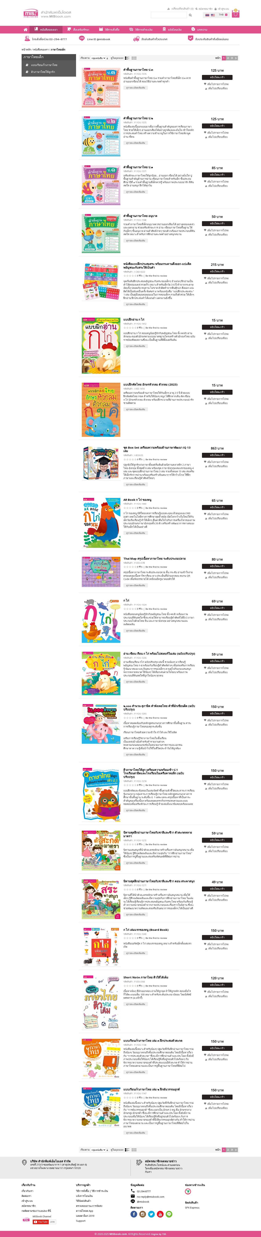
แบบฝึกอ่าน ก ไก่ (133, 319)
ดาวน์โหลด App (84, 1211)
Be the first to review (156, 275)
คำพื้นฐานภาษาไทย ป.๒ (138, 118)
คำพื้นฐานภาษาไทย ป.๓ (138, 69)
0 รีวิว (139, 275)
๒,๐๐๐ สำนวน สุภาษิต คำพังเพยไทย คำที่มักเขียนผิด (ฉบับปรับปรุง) (159, 707)
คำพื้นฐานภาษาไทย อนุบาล (140, 216)
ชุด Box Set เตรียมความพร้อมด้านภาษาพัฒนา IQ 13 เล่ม (156, 449)
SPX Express (192, 1207)
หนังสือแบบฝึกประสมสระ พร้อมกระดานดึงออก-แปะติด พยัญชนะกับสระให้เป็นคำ (157, 265)
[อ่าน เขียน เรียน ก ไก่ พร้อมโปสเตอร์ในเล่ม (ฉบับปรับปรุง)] (101, 673)
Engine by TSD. (159, 1234)
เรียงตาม (85, 58)
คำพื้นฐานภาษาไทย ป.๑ (138, 167)
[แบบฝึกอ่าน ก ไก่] (101, 346)
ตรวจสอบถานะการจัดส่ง (89, 1206)
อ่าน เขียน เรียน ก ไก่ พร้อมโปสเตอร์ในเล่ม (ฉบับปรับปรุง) (159, 653)
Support (80, 1220)
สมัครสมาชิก (206, 9)
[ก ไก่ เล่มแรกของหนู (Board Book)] (101, 947)
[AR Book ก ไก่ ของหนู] (101, 523)
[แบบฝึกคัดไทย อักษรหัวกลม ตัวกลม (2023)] (101, 410)
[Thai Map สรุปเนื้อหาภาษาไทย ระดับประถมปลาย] (101, 572)
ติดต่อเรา (26, 1196)
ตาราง (134, 58)
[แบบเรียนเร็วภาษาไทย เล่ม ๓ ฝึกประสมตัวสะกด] (101, 1058)
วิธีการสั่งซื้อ (82, 1191)
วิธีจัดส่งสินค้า (83, 1201)
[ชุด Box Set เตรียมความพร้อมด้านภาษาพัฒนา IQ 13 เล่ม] (101, 463)
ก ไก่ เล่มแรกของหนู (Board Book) (146, 930)
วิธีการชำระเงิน (100, 1191)
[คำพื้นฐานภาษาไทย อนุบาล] (101, 233)
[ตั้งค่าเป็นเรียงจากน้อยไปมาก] (107, 58)
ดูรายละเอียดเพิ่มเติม (135, 87)
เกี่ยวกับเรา (27, 1191)
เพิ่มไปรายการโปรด (218, 84)
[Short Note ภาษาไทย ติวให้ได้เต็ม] (101, 1003)
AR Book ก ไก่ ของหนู (137, 500)
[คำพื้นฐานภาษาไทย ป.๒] (101, 136)
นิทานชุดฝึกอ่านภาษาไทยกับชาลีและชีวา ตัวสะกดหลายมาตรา (157, 834)
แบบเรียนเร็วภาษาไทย (44, 65)
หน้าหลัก (26, 49)
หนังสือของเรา (41, 49)
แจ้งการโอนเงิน (84, 1196)
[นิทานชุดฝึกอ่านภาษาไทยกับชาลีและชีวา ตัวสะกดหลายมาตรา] (101, 850)
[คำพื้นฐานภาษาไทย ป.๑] (101, 185)
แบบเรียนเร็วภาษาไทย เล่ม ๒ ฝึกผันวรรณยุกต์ (151, 1089)
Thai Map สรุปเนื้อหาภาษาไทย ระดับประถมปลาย (154, 558)
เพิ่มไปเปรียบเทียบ (218, 88)
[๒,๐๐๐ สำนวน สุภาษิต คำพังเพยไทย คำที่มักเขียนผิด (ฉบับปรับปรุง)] (101, 724)
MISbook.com (118, 1234)
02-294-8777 (144, 1191)
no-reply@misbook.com (150, 1196)
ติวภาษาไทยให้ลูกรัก (43, 72)
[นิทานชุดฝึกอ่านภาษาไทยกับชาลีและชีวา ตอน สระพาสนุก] (101, 899)
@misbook (143, 1201)
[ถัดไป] (236, 58)
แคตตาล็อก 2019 (85, 1216)
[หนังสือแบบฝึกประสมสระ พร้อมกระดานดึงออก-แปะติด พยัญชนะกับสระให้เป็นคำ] (101, 281)
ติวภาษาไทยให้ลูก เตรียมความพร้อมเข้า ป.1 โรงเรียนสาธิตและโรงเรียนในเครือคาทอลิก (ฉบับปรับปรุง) (153, 773)
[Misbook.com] (58, 13)
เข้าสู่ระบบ (223, 9)
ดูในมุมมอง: (117, 58)
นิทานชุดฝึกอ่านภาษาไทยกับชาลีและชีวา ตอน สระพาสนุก (159, 881)
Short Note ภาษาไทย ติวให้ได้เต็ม (145, 977)
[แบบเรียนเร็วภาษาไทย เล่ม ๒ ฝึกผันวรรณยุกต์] (101, 1107)
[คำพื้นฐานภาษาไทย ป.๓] (101, 87)
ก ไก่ (126, 600)
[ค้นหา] (190, 15)
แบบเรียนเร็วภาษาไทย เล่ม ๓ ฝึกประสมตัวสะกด (152, 1040)
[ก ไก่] (101, 621)
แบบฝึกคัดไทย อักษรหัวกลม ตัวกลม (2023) (150, 384)
